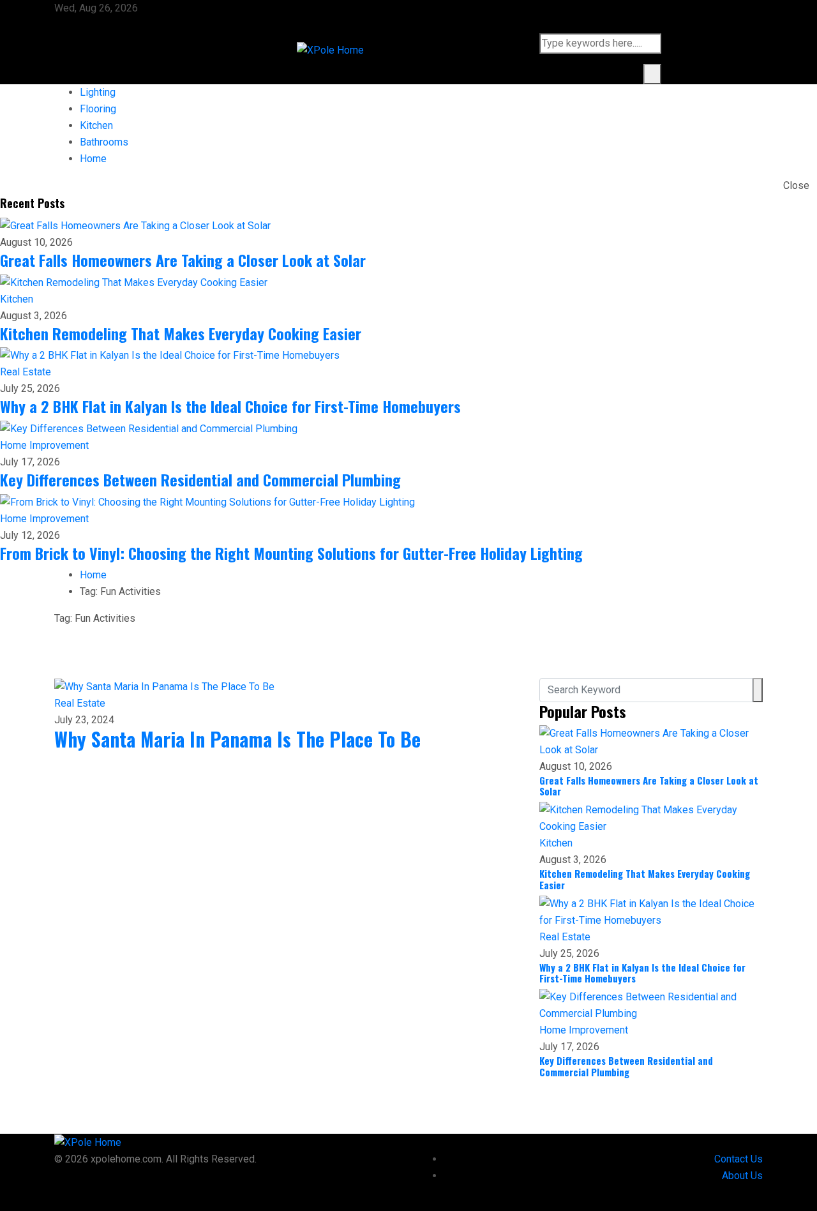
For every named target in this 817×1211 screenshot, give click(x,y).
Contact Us (738, 1159)
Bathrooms (104, 142)
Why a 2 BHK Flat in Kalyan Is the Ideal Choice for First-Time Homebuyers (230, 406)
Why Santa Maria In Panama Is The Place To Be (237, 739)
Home (93, 159)
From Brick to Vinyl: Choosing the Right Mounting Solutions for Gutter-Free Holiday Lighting (291, 552)
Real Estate (25, 372)
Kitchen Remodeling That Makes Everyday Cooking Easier (180, 333)
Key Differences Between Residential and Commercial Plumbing (200, 479)
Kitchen (96, 125)
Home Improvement (44, 445)
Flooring (98, 109)
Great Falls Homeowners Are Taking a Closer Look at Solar (183, 259)
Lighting (98, 92)
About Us (742, 1176)
